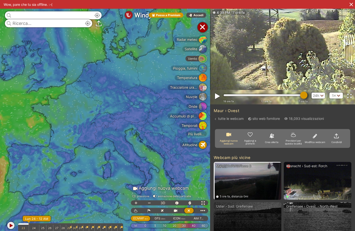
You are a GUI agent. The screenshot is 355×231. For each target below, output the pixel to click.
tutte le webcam (231, 118)
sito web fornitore (266, 118)
